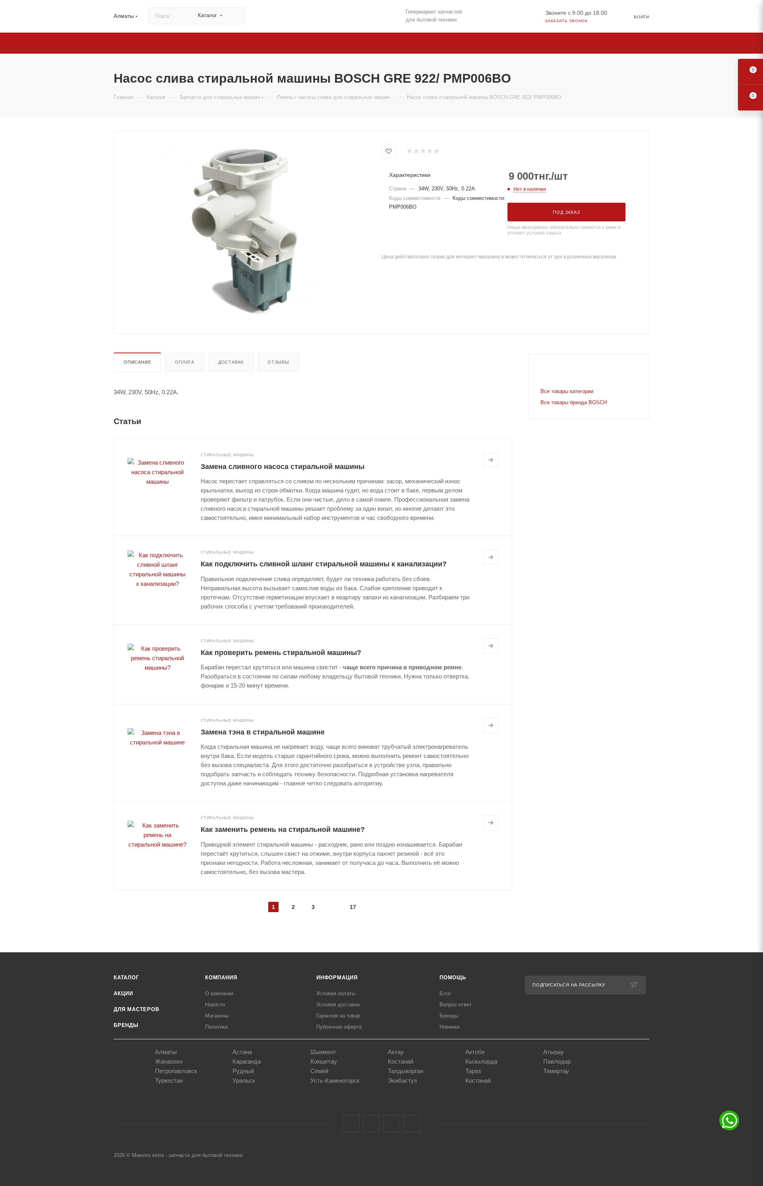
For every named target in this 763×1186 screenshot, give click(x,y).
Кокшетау (323, 1061)
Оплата (184, 362)
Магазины (217, 1016)
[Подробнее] (490, 459)
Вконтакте (351, 1123)
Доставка (231, 362)
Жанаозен (168, 1061)
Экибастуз (402, 1080)
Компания (221, 978)
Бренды (126, 1025)
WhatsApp (411, 1123)
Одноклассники (391, 1123)
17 (353, 907)
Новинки (449, 1027)
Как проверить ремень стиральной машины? (281, 653)
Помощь (453, 978)
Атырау (553, 1051)
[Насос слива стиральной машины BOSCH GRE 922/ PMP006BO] (248, 231)
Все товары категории (566, 391)
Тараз (473, 1071)
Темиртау (556, 1071)
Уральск (243, 1080)
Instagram (371, 1123)
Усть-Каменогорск (335, 1080)
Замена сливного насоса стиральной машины (282, 467)
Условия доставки (338, 1005)
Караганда (246, 1061)
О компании (219, 993)
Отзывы (278, 362)
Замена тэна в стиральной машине (263, 732)
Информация (337, 978)
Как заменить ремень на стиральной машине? (283, 829)
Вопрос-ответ (456, 1005)
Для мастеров (136, 1009)
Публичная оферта (339, 1027)
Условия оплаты (335, 993)
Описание (137, 362)
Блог (445, 993)
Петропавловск (176, 1071)
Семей (319, 1071)
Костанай (400, 1061)
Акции (123, 993)
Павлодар (557, 1061)
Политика (216, 1027)
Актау (396, 1051)
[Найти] (235, 16)
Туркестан (169, 1080)
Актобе (475, 1051)
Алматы (166, 1051)
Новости (215, 1005)
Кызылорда (481, 1061)
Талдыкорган (405, 1071)
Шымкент (323, 1051)
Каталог (126, 978)
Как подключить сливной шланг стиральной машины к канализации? (324, 564)
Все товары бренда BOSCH (573, 402)
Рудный (243, 1071)
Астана (242, 1051)
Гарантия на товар (338, 1016)
